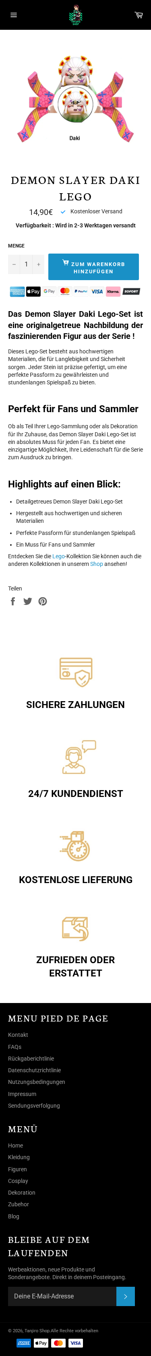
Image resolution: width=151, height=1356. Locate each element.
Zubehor (18, 1204)
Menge (16, 246)
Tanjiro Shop (37, 1330)
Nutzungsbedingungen (36, 1082)
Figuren (17, 1169)
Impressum (22, 1094)
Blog (13, 1216)
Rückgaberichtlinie (31, 1058)
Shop (96, 564)
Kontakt (18, 1035)
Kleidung (19, 1157)
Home (15, 1145)
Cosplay (18, 1181)
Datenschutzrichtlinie (34, 1070)
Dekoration (21, 1192)
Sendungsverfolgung (34, 1105)
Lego (58, 556)
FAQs (14, 1047)
